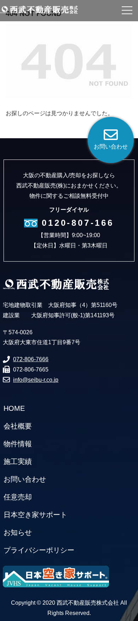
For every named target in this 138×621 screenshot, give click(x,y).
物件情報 (18, 444)
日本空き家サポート (35, 515)
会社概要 (18, 426)
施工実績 (18, 461)
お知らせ (18, 532)
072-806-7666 (30, 359)
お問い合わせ (25, 479)
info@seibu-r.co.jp (35, 380)
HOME (14, 408)
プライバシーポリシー (39, 550)
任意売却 (18, 497)
